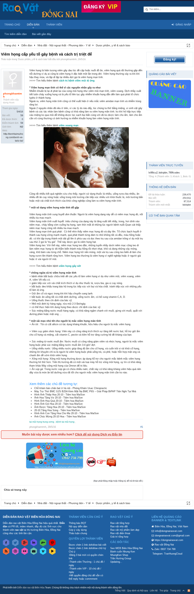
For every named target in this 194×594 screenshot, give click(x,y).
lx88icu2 (153, 172)
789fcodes (174, 172)
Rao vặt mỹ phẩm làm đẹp (124, 529)
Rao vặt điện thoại (120, 533)
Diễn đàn (33, 24)
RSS (189, 590)
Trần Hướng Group (120, 558)
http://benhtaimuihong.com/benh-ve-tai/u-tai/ (13, 137)
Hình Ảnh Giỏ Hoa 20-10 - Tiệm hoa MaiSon (58, 403)
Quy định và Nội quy (137, 590)
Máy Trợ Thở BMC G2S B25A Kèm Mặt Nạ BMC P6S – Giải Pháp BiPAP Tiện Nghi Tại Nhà (85, 391)
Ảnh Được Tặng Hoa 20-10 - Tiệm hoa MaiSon (60, 407)
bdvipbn (163, 172)
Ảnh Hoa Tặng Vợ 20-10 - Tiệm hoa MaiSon (58, 397)
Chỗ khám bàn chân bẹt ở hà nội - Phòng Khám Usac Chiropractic (70, 388)
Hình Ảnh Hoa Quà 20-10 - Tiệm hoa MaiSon (58, 400)
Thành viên (54, 24)
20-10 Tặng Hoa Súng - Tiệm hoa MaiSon (57, 410)
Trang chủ (12, 24)
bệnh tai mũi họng (65, 422)
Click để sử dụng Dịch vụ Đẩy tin (98, 434)
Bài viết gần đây (41, 34)
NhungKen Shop (119, 555)
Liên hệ (154, 590)
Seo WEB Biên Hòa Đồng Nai (126, 548)
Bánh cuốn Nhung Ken (122, 551)
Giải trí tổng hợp (119, 536)
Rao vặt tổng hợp (119, 523)
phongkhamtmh (69, 59)
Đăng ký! (169, 59)
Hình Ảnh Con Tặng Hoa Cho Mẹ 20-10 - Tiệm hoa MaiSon (66, 413)
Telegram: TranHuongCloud (167, 553)
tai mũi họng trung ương (41, 422)
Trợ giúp (164, 590)
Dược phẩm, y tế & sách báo (32, 59)
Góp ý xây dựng (78, 529)
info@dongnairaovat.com (168, 531)
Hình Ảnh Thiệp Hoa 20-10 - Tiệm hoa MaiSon (59, 394)
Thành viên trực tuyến (166, 165)
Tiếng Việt (120, 590)
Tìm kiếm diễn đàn (15, 34)
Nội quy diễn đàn (78, 526)
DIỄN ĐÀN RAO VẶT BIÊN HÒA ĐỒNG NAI (31, 516)
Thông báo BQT (77, 523)
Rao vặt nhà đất (119, 526)
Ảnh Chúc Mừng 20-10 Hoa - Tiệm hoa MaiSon (60, 416)
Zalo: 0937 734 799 (164, 549)
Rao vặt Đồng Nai (164, 544)
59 (21, 115)
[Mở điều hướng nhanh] (188, 45)
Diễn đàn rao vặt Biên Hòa (31, 587)
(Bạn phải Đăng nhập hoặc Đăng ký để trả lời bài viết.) (118, 481)
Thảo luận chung (78, 533)
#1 (141, 426)
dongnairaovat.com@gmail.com (172, 535)
